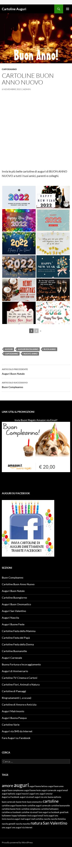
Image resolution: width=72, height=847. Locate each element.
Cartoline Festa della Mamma (18, 631)
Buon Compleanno (15, 385)
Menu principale (67, 8)
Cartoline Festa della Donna (18, 644)
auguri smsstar (46, 793)
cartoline (51, 801)
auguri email (62, 790)
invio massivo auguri (11, 819)
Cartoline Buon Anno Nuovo (18, 584)
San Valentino (55, 822)
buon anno (50, 349)
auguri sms (34, 793)
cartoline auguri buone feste (14, 805)
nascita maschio (23, 823)
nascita (47, 819)
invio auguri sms (51, 815)
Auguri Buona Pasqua (14, 717)
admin (27, 89)
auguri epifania (8, 793)
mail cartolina (37, 819)
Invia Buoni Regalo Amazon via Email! (36, 420)
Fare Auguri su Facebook (16, 738)
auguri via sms (41, 797)
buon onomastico (34, 802)
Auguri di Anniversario (15, 671)
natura (36, 822)
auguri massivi (22, 793)
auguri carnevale (48, 790)
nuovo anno (30, 353)
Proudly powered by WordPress (17, 842)
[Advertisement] (36, 133)
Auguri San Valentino (14, 611)
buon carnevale (9, 802)
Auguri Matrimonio (13, 711)
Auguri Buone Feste (13, 624)
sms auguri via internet (22, 827)
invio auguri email (35, 815)
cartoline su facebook (11, 812)
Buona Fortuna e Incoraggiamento (21, 664)
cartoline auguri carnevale (39, 805)
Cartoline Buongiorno (14, 597)
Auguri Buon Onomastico (16, 604)
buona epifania (54, 797)
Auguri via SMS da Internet (17, 731)
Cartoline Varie (10, 724)
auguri (9, 349)
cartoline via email (29, 812)
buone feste (21, 802)
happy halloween (19, 815)
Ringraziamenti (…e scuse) (16, 697)
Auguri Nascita (10, 617)
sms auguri (6, 827)
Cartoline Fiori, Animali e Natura (21, 684)
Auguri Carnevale (12, 657)
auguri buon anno (28, 349)
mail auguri (26, 819)
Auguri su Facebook (10, 797)
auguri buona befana (38, 786)
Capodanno (9, 69)
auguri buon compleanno (13, 790)
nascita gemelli (8, 823)
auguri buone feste (32, 790)
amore (7, 785)
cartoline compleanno (30, 809)
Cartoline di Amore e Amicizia (19, 704)
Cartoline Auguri (14, 9)
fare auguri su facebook (48, 812)
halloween (6, 815)
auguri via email (27, 797)
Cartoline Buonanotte (14, 651)
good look (64, 812)
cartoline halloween (50, 809)
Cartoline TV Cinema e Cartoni (19, 677)
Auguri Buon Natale (15, 371)
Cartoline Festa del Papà (16, 637)
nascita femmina (58, 819)
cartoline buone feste (11, 809)
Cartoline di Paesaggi (14, 691)
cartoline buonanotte (60, 805)
